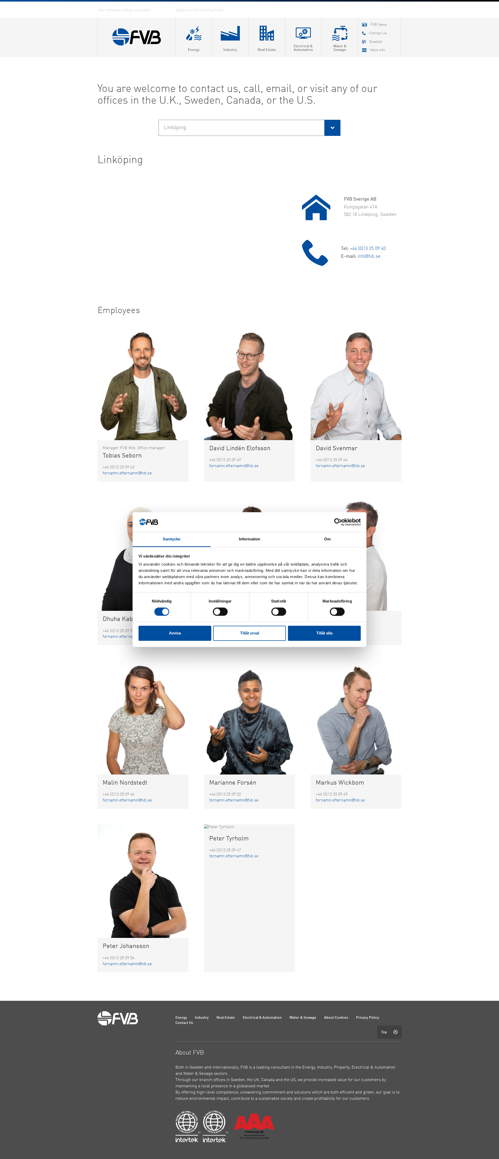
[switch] (220, 611)
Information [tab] (249, 539)
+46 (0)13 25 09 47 (225, 850)
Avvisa (175, 633)
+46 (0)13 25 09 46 (118, 794)
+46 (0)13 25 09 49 (225, 460)
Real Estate (225, 1017)
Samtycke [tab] (172, 539)
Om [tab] (327, 539)
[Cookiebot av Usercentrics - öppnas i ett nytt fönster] (338, 522)
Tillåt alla (324, 633)
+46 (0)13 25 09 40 (368, 248)
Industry (202, 1017)
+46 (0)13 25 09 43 (118, 467)
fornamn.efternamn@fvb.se (127, 473)
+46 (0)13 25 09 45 (331, 794)
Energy (181, 1017)
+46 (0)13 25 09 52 (225, 794)
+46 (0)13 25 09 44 (331, 460)
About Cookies (336, 1017)
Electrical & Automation (262, 1017)
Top (384, 1032)
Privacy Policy (367, 1017)
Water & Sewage (303, 1017)
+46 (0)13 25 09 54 (118, 958)
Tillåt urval (249, 633)
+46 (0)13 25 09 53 (118, 631)
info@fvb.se (369, 256)
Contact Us (184, 1023)
